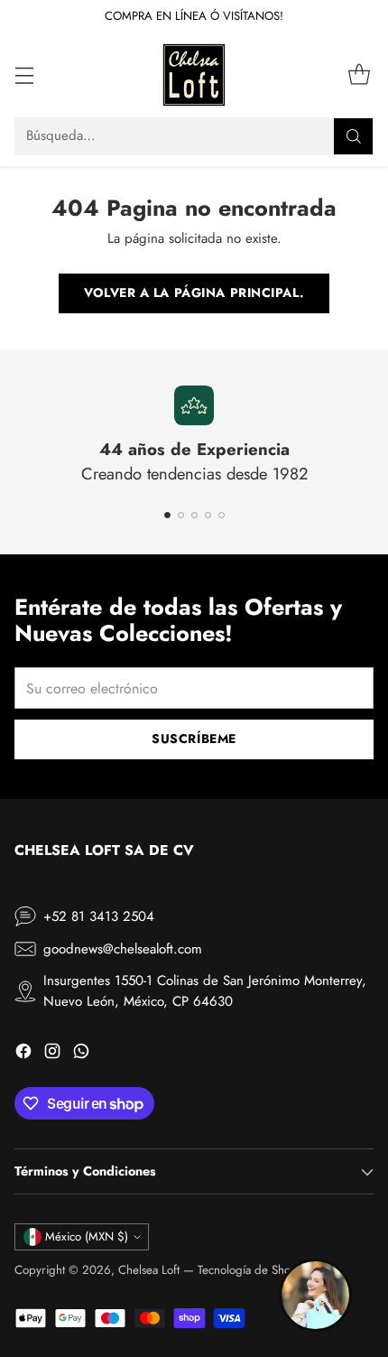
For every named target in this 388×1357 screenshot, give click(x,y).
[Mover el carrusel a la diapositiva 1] (167, 515)
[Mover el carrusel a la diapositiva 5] (221, 515)
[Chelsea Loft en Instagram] (52, 1054)
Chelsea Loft (149, 1269)
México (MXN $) (86, 1236)
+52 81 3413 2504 (98, 916)
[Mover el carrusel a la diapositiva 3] (194, 515)
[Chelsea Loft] (194, 75)
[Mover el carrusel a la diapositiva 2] (181, 515)
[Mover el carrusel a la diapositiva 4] (208, 515)
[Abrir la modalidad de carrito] (358, 74)
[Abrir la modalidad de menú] (23, 74)
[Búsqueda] (354, 136)
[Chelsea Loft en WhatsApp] (81, 1054)
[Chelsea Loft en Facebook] (23, 1054)
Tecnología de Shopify (253, 1269)
